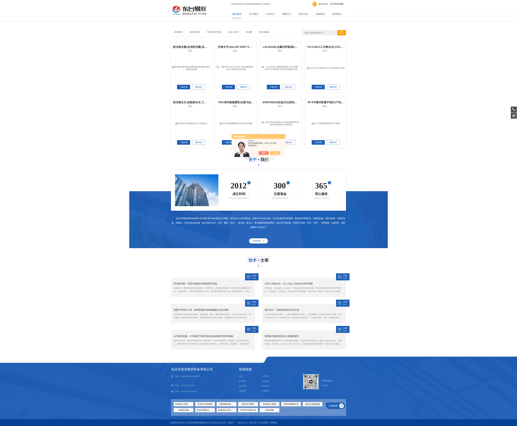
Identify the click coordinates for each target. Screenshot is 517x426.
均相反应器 (183, 410)
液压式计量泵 (248, 404)
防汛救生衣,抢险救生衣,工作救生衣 (192, 102)
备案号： (232, 423)
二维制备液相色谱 (226, 404)
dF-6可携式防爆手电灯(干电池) (326, 102)
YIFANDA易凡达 (248, 410)
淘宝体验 (269, 410)
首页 (241, 376)
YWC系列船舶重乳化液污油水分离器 (237, 102)
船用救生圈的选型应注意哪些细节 (282, 336)
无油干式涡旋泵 (205, 404)
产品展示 (243, 381)
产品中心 (270, 14)
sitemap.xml (242, 423)
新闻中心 (286, 14)
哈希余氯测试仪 (291, 404)
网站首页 (237, 14)
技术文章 (303, 14)
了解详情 (183, 87)
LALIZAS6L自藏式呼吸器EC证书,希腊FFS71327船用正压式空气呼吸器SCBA (282, 46)
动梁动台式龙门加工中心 (227, 410)
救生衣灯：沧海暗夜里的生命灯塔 (282, 310)
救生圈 (249, 32)
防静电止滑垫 (269, 404)
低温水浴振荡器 (312, 404)
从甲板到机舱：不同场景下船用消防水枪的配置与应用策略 (203, 336)
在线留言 (320, 14)
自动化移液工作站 (205, 410)
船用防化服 (195, 32)
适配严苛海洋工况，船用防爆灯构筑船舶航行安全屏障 (201, 310)
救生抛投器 (264, 32)
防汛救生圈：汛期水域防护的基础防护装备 (195, 283)
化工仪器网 (263, 423)
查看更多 (257, 241)
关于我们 (253, 14)
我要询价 (198, 87)
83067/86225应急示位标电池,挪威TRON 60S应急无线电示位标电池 (282, 102)
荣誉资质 (265, 386)
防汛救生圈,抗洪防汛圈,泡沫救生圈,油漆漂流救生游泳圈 (192, 46)
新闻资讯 (265, 381)
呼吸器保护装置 (214, 32)
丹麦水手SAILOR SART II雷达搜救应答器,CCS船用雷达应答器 (237, 46)
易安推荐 (178, 32)
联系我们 (337, 14)
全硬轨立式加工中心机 (184, 404)
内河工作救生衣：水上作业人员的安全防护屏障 (289, 283)
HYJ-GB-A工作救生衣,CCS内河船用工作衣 (327, 46)
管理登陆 (273, 423)
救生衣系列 (234, 32)
